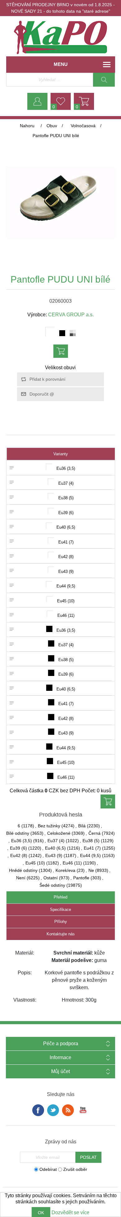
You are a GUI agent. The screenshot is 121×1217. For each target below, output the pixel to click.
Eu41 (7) (92, 848)
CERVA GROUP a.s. (71, 314)
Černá (94, 833)
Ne (91, 870)
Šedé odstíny (52, 885)
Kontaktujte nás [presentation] (61, 934)
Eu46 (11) (72, 862)
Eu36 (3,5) (21, 840)
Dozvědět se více (70, 1212)
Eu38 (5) (91, 840)
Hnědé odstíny (23, 870)
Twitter (53, 1110)
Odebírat (48, 1169)
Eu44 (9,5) (90, 855)
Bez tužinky (49, 825)
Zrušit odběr (75, 1169)
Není (20, 877)
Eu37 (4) (56, 840)
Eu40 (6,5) (55, 848)
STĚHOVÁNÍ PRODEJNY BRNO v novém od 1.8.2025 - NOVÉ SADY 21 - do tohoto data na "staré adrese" (60, 8)
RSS (68, 1110)
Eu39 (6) (18, 848)
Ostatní (50, 877)
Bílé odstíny (17, 833)
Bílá (82, 825)
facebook (38, 1110)
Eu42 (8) (18, 855)
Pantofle (81, 877)
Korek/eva (65, 870)
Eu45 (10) (35, 862)
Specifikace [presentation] (60, 909)
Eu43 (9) (53, 855)
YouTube (83, 1110)
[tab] (60, 897)
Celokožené (58, 833)
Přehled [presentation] (60, 897)
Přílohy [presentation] (60, 921)
